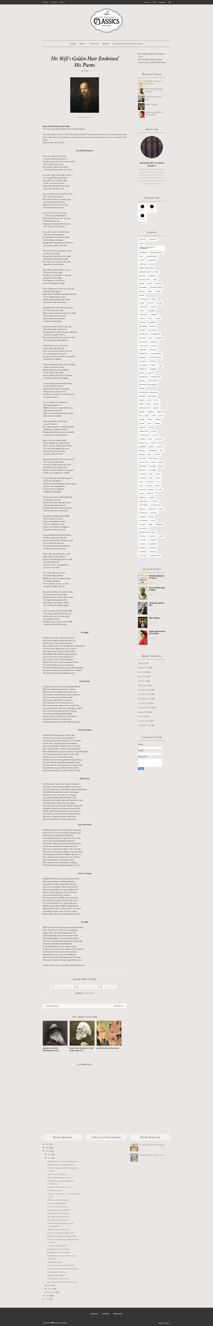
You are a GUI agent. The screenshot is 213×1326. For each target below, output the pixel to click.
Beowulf (142, 276)
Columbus (151, 311)
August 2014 (143, 712)
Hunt (148, 404)
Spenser (142, 517)
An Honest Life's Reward (57, 1220)
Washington (153, 544)
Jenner (141, 412)
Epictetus (143, 342)
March (151, 447)
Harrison (153, 369)
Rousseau (143, 497)
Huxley (156, 404)
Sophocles (143, 513)
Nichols (142, 470)
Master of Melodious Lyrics (58, 1177)
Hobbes (142, 388)
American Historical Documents (147, 247)
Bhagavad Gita (144, 279)
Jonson (159, 412)
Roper (141, 493)
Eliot (150, 338)
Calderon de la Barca (147, 299)
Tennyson (159, 524)
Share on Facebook (64, 987)
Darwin (142, 322)
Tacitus (142, 524)
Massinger (153, 450)
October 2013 (143, 721)
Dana (150, 318)
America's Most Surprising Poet (51, 1049)
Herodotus (155, 377)
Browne (158, 283)
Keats (161, 415)
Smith (161, 509)
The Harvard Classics (147, 532)
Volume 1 (152, 540)
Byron (141, 295)
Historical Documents (148, 384)
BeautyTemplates (61, 1323)
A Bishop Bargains (54, 1262)
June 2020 (142, 672)
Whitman (142, 552)
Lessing (157, 423)
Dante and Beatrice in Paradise (157, 632)
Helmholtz (143, 377)
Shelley (142, 509)
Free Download (155, 357)
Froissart (143, 361)
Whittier (152, 552)
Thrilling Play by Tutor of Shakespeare (63, 1161)
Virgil (161, 536)
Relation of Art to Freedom (58, 1252)
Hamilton (143, 369)
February (142, 349)
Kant (154, 415)
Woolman (143, 555)
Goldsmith (143, 365)
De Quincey (152, 322)
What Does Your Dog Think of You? (62, 1236)
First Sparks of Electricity (58, 1278)
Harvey (142, 373)
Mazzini (142, 454)
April (141, 256)
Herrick (142, 381)
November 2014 (144, 699)
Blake (149, 283)
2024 (47, 1144)
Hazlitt (151, 373)
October (142, 474)
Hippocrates (153, 381)
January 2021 (143, 667)
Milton (157, 454)
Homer (141, 400)
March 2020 (143, 685)
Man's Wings (154, 618)
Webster (142, 548)
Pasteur (142, 478)
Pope (141, 485)
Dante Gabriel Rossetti (85, 117)
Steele (151, 517)
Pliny (141, 482)
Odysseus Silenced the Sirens (151, 1155)
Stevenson (143, 520)
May (83, 993)
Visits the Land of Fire (156, 604)
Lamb (149, 423)
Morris (161, 462)
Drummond (155, 334)
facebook (142, 210)
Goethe (153, 361)
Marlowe (160, 447)
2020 (47, 1151)
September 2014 (145, 707)
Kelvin (141, 419)
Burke (150, 291)
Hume (141, 404)
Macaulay (159, 439)
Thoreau (142, 536)
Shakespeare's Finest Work (58, 1210)
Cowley (142, 318)
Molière (142, 458)
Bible (155, 279)
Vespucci (152, 536)
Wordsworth (155, 555)
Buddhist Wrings (156, 287)
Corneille (154, 314)
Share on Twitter (88, 987)
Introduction (144, 408)
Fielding (152, 349)
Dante (157, 318)
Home (45, 2)
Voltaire (142, 540)
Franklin (142, 357)
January (156, 408)
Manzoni (142, 447)
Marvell (142, 450)
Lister (150, 427)
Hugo (157, 400)
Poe (158, 482)
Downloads (143, 334)
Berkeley (153, 276)
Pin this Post (109, 987)
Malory (154, 443)
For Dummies (156, 353)
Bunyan (142, 291)
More (153, 462)
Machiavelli (144, 443)
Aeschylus (153, 239)
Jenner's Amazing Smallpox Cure (61, 1233)
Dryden (142, 338)
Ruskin (152, 497)
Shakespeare (156, 505)
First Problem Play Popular (157, 589)
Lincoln (142, 427)
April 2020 (142, 681)
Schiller (155, 501)
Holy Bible (152, 396)
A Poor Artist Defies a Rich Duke (60, 1265)
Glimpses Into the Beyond (58, 1229)
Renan (150, 489)
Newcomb (143, 466)
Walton (142, 544)
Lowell (155, 435)
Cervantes (143, 307)
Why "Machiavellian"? (56, 1275)
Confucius (143, 314)
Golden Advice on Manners (58, 1213)
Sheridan (152, 509)
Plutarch (150, 482)
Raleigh (142, 489)
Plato (157, 478)
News (161, 466)
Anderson (143, 252)
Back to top (164, 1323)
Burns (158, 291)
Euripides (154, 342)
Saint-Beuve (144, 501)
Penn (150, 478)
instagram (142, 219)
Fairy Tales (143, 346)
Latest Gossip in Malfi (56, 1246)
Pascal (158, 474)
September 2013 (145, 725)
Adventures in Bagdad (108, 1048)
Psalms (148, 485)
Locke (153, 431)
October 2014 (144, 703)
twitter (151, 210)
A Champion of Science (57, 1272)
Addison (142, 239)
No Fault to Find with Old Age (151, 1145)
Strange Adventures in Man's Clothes (63, 1268)
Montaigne (153, 458)
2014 (47, 1295)
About (83, 43)
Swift (153, 520)
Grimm (153, 365)
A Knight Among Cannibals (58, 1249)
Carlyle (150, 303)
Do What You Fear (55, 1190)
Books (106, 43)
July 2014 (141, 716)
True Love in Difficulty (56, 1203)
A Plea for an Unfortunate (58, 1200)
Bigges (141, 283)
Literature (143, 431)
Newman (153, 466)
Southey (154, 513)
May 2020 (142, 676)
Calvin (141, 303)
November (152, 470)
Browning (143, 287)
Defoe (152, 326)
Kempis (150, 419)
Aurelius (142, 264)
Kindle (158, 419)
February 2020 (144, 690)
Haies (160, 365)
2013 (47, 1299)
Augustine (152, 260)
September (143, 505)
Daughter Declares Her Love (59, 1187)
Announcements (156, 252)
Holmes (142, 396)
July (140, 415)
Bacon (151, 264)
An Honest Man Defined (57, 1207)
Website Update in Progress (156, 577)
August (142, 260)
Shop (62, 2)
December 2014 (144, 694)
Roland (159, 489)
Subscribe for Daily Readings (128, 43)
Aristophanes (151, 256)
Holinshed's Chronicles (148, 392)
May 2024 (142, 663)
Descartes (152, 330)
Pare (151, 474)
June (147, 415)
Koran (141, 423)
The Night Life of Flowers (58, 1217)
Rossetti (89, 993)
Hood (149, 400)
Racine (157, 485)
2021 (47, 1147)
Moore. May (143, 462)
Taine (150, 524)
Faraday (154, 346)
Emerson (159, 338)
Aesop (141, 243)
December (143, 326)
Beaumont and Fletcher (148, 272)
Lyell (150, 439)
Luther (142, 439)
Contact (54, 2)
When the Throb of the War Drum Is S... (82, 1049)
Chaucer (153, 307)
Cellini (159, 303)
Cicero (141, 311)
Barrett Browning (146, 268)
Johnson (150, 412)
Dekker (142, 330)
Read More (157, 184)
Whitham (152, 548)
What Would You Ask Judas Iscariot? (62, 1282)
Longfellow (144, 435)
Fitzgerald (143, 353)
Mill (149, 454)
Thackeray (143, 528)
